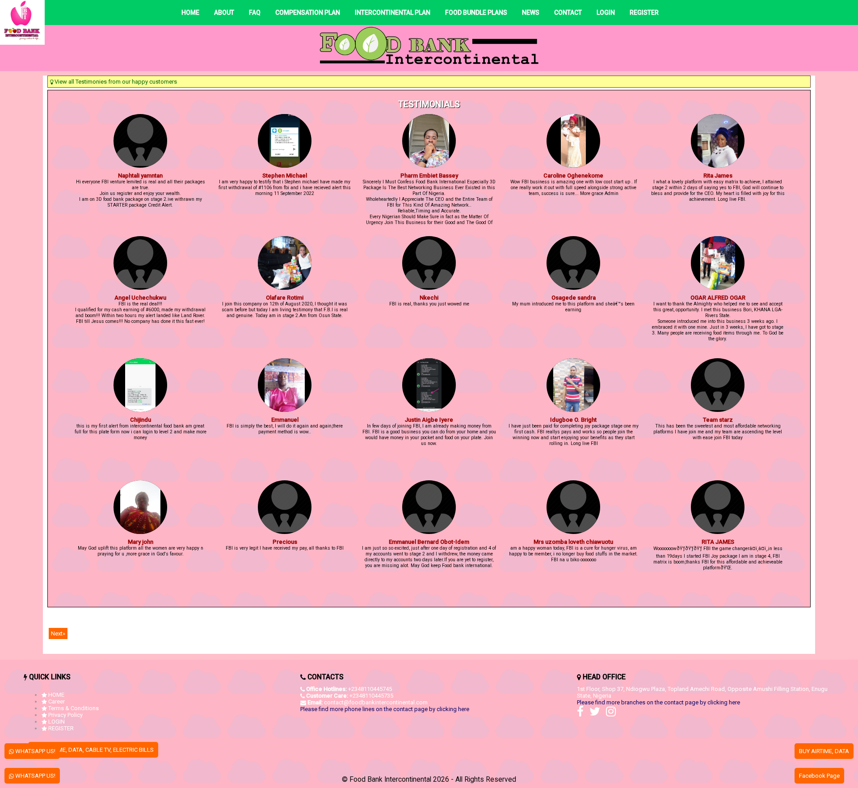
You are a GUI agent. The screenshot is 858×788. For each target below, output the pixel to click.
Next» (58, 633)
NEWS (530, 12)
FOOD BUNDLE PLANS (476, 12)
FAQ (255, 12)
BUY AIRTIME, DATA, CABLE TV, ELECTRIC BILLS (93, 749)
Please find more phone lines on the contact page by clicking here (384, 709)
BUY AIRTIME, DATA (824, 751)
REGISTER (644, 12)
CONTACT (568, 12)
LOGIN (606, 12)
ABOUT (224, 12)
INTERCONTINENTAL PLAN (392, 12)
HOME (190, 12)
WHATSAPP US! (34, 751)
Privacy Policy (65, 715)
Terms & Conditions (73, 708)
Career (56, 701)
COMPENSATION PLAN (307, 12)
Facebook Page (819, 775)
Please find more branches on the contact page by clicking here (658, 702)
